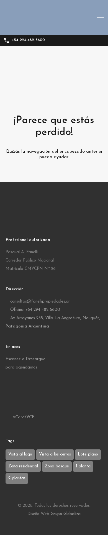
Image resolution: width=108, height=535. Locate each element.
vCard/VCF (23, 417)
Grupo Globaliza (66, 514)
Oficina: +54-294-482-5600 (35, 310)
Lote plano (88, 454)
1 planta (83, 466)
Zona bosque (57, 466)
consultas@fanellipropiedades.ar (40, 302)
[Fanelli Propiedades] (54, 28)
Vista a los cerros (55, 454)
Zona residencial (23, 466)
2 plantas (16, 478)
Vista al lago (20, 454)
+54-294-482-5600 (28, 40)
